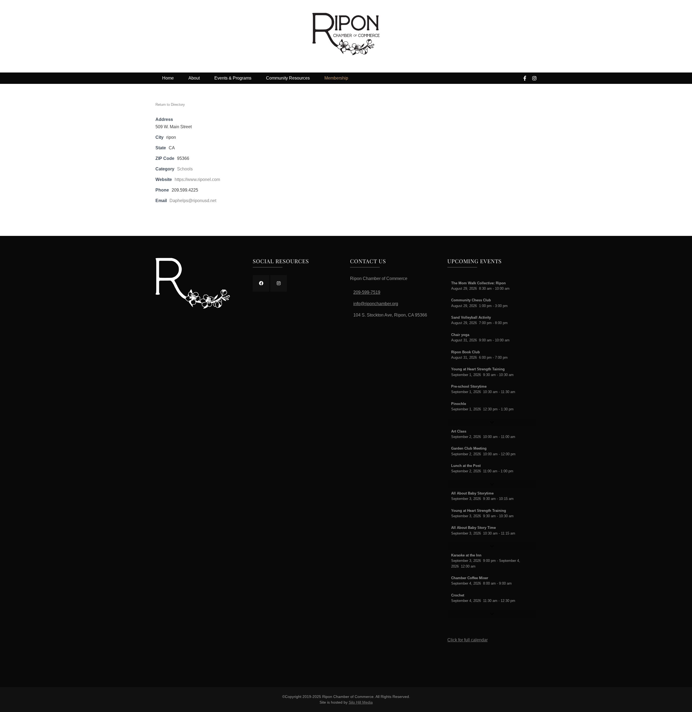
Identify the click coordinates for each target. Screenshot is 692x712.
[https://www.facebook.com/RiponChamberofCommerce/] (261, 283)
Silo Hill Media (361, 702)
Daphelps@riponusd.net (192, 200)
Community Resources (288, 78)
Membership (336, 78)
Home (168, 78)
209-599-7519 (366, 292)
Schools (185, 169)
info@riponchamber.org (375, 303)
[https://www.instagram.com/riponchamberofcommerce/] (278, 283)
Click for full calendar (467, 640)
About (194, 78)
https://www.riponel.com (197, 179)
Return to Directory (170, 105)
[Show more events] (492, 422)
